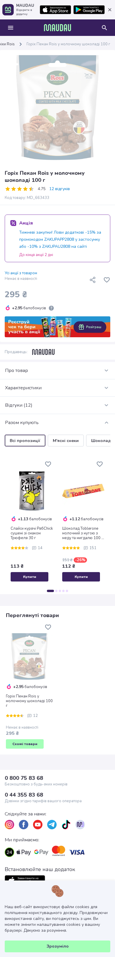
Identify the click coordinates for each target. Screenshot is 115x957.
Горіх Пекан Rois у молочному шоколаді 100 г (29, 701)
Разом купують (22, 422)
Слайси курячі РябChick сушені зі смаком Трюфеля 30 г (32, 533)
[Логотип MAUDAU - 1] (57, 27)
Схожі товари (24, 744)
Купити (29, 576)
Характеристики (23, 388)
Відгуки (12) (18, 405)
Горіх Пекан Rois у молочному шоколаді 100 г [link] (68, 44)
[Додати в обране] (106, 279)
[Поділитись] (92, 279)
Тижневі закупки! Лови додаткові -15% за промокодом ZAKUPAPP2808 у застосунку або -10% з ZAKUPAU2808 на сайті (60, 239)
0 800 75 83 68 (24, 778)
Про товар (16, 370)
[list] (9, 824)
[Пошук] (104, 28)
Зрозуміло (58, 946)
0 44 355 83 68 (24, 794)
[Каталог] (11, 28)
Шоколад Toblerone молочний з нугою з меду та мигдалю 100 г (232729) (82, 533)
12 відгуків (59, 189)
